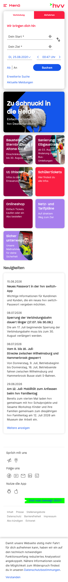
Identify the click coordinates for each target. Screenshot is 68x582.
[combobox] (30, 35)
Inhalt (10, 511)
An (15, 67)
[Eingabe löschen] (50, 34)
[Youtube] (16, 476)
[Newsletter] (23, 476)
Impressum (50, 516)
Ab (9, 67)
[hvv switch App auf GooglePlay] (9, 491)
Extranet (30, 520)
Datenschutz (14, 516)
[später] (59, 57)
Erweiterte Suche (18, 76)
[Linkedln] (30, 476)
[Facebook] (9, 476)
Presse (20, 511)
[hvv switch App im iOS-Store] (16, 491)
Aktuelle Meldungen (20, 82)
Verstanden (13, 577)
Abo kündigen (15, 520)
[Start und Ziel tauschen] (58, 39)
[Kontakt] (9, 460)
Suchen (47, 67)
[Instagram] (37, 476)
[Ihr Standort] (50, 36)
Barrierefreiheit (32, 516)
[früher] (38, 57)
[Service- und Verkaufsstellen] (16, 460)
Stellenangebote (36, 511)
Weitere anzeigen (18, 428)
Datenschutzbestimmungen (42, 570)
